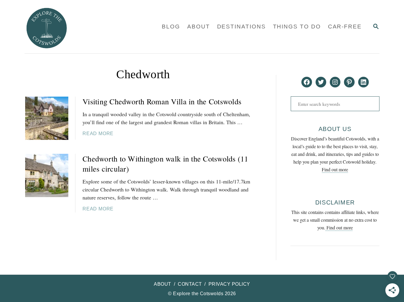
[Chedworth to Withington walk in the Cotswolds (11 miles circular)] (46, 175)
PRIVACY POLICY (229, 284)
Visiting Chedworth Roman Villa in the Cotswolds (162, 101)
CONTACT (190, 284)
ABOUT (162, 284)
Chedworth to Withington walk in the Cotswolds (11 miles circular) (165, 164)
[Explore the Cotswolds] (80, 26)
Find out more (335, 169)
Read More (98, 133)
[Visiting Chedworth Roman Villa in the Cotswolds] (46, 118)
